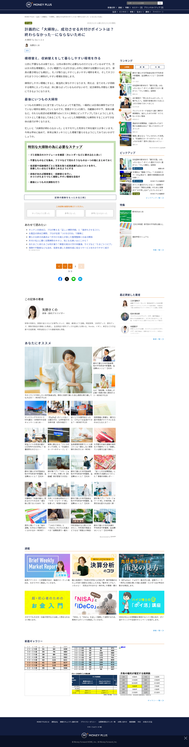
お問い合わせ (122, 722)
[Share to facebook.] (60, 279)
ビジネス (123, 11)
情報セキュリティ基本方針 (69, 722)
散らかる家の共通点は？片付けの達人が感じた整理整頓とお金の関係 (61, 236)
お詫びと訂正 (147, 722)
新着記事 (111, 7)
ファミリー (156, 11)
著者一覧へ (157, 339)
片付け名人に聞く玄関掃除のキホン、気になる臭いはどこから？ (58, 240)
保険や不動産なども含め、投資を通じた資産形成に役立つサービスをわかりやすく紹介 (69, 247)
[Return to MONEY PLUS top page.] (39, 4)
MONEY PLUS (29, 17)
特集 (127, 7)
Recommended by (105, 537)
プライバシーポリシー (88, 722)
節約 (27, 50)
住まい (139, 11)
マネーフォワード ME (94, 727)
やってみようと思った (41, 213)
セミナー (137, 7)
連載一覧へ (157, 630)
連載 (120, 7)
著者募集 (132, 722)
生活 (114, 11)
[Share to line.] (73, 279)
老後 (131, 11)
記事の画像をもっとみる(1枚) (70, 197)
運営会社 (55, 722)
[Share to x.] (67, 279)
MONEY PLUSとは (43, 722)
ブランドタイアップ (153, 7)
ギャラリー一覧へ (155, 700)
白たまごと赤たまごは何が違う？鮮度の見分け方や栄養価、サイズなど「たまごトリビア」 (71, 244)
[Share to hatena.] (80, 279)
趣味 (147, 11)
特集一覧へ (157, 250)
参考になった (70, 213)
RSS (139, 722)
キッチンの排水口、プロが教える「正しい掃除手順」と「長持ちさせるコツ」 (65, 229)
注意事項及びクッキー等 (106, 722)
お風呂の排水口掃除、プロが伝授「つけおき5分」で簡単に (56, 233)
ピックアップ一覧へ (154, 198)
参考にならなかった (99, 213)
